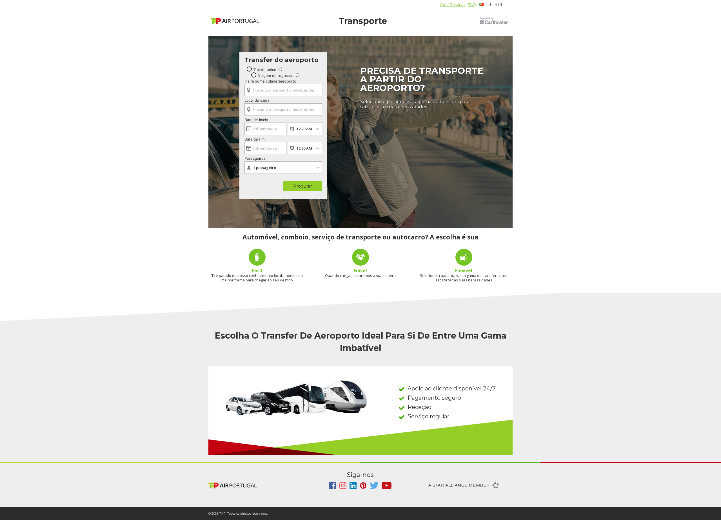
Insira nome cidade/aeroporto (270, 81)
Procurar (302, 186)
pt (489, 4)
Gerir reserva (452, 4)
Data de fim (254, 139)
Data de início (256, 119)
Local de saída (256, 100)
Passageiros (255, 158)
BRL (498, 4)
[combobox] (283, 88)
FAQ (472, 4)
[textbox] (485, 5)
